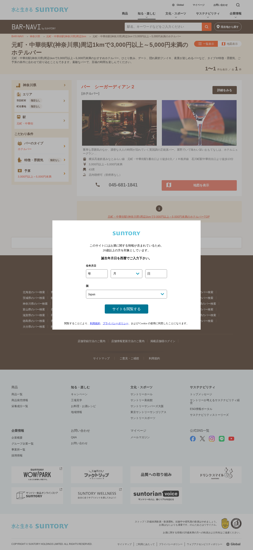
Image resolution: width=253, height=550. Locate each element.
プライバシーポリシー (115, 323)
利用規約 (95, 323)
